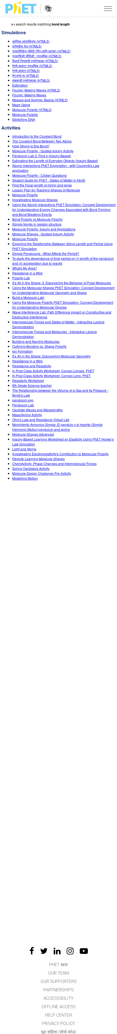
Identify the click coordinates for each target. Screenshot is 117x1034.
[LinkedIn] (57, 951)
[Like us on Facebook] (32, 951)
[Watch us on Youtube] (84, 951)
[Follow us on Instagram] (70, 951)
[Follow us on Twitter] (43, 951)
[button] (108, 8)
